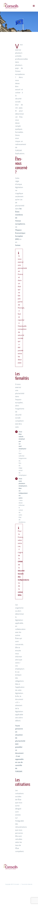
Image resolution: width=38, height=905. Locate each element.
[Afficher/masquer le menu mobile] (34, 6)
